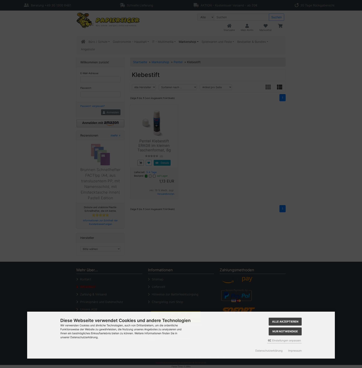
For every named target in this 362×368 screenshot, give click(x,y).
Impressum (295, 350)
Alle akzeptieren (285, 321)
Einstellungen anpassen (286, 340)
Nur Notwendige (285, 331)
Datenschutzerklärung (269, 350)
